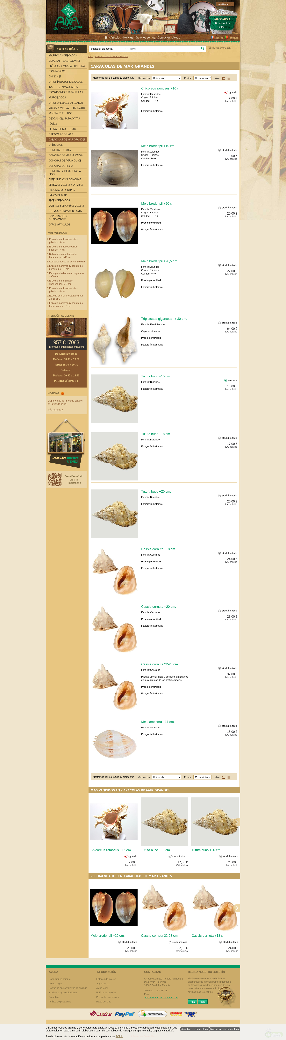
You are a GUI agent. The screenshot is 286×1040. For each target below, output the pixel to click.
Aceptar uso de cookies (194, 1029)
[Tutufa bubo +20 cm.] (114, 513)
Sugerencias (103, 983)
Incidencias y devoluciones (63, 992)
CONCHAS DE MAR (60, 150)
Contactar (164, 37)
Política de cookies (106, 992)
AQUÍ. (119, 1036)
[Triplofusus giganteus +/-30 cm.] (114, 341)
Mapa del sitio (103, 1002)
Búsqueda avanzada (220, 48)
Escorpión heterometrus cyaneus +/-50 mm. (66, 275)
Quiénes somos (145, 37)
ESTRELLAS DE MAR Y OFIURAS (66, 184)
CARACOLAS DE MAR (61, 134)
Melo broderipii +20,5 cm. (159, 261)
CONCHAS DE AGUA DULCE (65, 160)
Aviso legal (102, 988)
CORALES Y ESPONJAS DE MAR (66, 205)
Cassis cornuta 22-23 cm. (160, 664)
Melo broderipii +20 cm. (158, 203)
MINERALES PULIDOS (60, 113)
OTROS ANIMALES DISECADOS (66, 102)
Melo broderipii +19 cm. (158, 146)
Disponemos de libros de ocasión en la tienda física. (65, 402)
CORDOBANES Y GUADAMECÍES (58, 218)
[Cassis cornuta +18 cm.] (114, 571)
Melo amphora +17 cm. (158, 722)
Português (233, 38)
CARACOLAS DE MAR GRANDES (122, 66)
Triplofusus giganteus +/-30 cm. (164, 319)
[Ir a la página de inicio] (107, 37)
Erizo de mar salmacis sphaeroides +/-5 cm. (61, 282)
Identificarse (223, 4)
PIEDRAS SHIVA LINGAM (62, 129)
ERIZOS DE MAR (58, 195)
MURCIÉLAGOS (57, 97)
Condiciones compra (60, 979)
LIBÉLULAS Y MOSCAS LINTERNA (67, 66)
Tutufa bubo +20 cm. (156, 491)
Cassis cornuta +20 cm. (158, 607)
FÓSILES (53, 123)
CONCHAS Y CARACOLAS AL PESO (65, 173)
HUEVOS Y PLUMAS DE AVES (65, 211)
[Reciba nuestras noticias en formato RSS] (61, 393)
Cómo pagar (55, 983)
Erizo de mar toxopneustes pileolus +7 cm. (63, 248)
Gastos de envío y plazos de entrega (68, 988)
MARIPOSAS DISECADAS (63, 55)
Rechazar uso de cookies (224, 1029)
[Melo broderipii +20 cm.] (114, 226)
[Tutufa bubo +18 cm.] (114, 456)
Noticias (128, 37)
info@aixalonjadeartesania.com (66, 346)
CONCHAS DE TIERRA (61, 165)
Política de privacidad (60, 1002)
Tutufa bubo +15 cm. (156, 376)
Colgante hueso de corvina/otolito (67, 261)
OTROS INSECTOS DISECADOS (66, 81)
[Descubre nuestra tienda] (66, 444)
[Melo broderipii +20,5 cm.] (114, 283)
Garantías (54, 997)
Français (219, 38)
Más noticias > (55, 410)
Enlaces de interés (106, 979)
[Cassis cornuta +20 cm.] (114, 629)
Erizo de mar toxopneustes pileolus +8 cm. (63, 241)
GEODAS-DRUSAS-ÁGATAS (64, 118)
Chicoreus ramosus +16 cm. (161, 88)
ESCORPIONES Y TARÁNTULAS (66, 92)
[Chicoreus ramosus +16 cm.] (114, 110)
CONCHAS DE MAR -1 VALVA (66, 155)
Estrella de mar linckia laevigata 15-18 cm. (66, 297)
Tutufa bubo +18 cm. (156, 434)
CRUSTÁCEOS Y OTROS (62, 190)
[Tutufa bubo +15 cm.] (114, 398)
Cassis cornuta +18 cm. (158, 549)
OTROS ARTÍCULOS (59, 224)
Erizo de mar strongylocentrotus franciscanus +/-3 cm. (66, 304)
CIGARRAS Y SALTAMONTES (64, 60)
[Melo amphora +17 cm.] (114, 744)
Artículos (116, 37)
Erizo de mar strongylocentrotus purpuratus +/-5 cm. (66, 267)
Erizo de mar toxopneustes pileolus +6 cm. (63, 290)
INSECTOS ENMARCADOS (63, 87)
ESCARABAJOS (57, 71)
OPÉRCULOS (56, 144)
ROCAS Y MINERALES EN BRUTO (67, 108)
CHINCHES (55, 76)
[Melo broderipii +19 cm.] (114, 168)
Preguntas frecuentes (107, 997)
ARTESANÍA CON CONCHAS (65, 179)
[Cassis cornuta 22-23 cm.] (114, 686)
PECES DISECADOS (59, 200)
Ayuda (176, 37)
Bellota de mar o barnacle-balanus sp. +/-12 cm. (63, 256)
